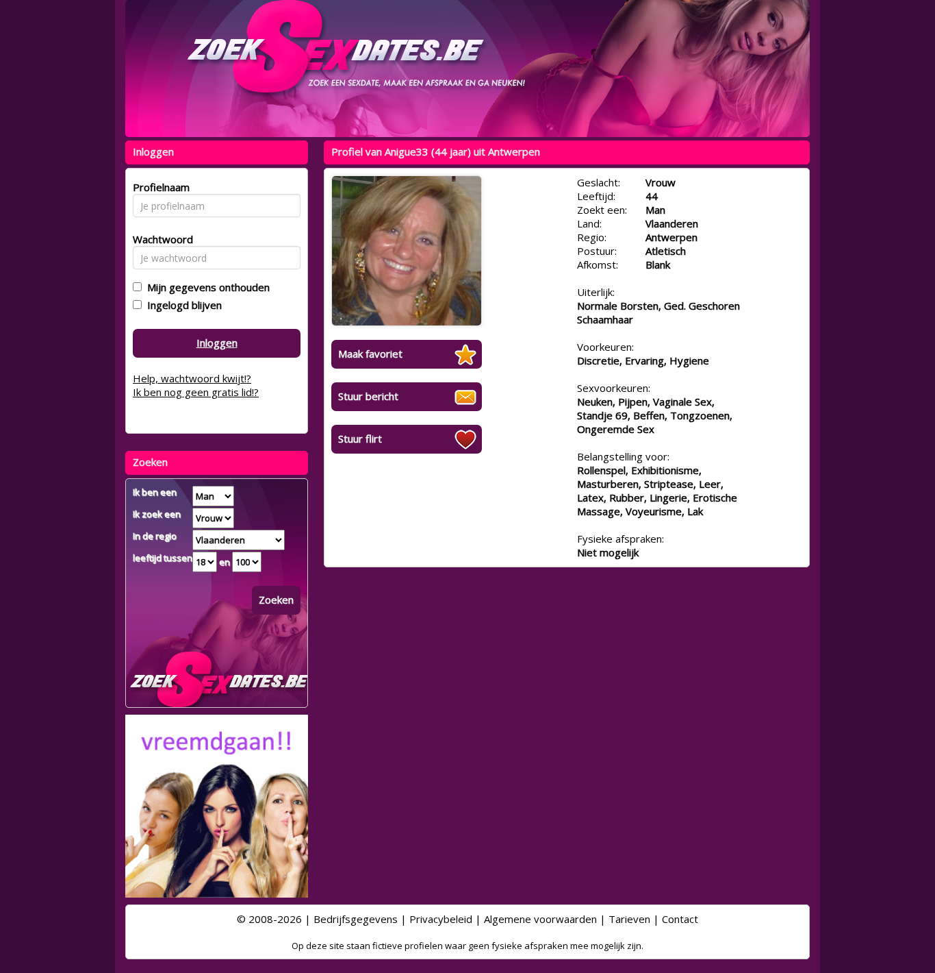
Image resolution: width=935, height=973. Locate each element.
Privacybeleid (440, 919)
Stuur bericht (368, 396)
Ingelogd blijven (182, 305)
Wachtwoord (159, 239)
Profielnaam (159, 187)
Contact (680, 919)
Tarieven (629, 919)
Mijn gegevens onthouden (206, 287)
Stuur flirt (360, 438)
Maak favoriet (370, 353)
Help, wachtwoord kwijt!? (192, 378)
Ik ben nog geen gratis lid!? (196, 392)
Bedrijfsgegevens (355, 919)
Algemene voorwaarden (540, 919)
